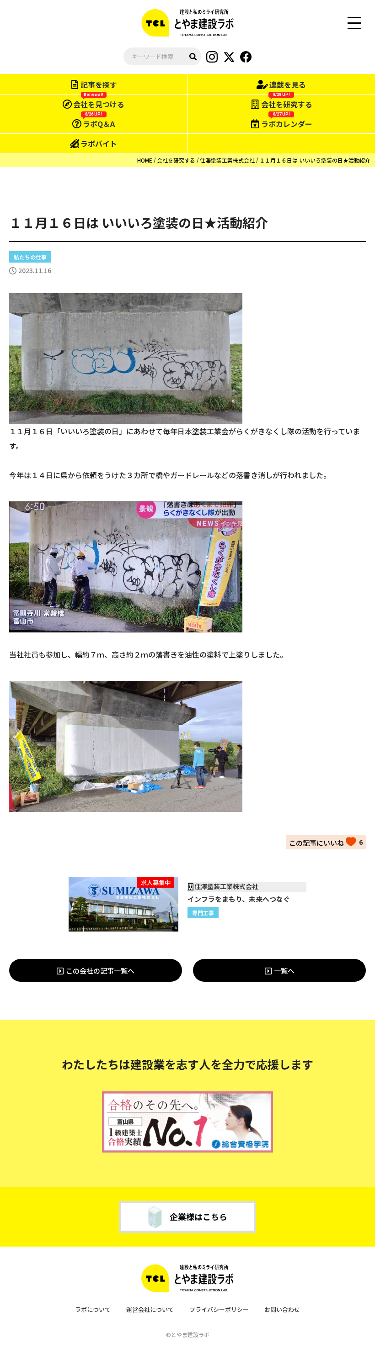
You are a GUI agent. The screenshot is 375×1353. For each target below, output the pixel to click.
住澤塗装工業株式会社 (227, 160)
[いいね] (322, 841)
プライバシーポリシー (219, 1309)
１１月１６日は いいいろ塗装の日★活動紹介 (314, 160)
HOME (144, 160)
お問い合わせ (282, 1309)
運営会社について (150, 1309)
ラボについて (93, 1309)
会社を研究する (176, 160)
